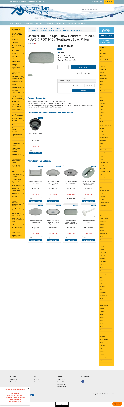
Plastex (102, 249)
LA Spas (102, 199)
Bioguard (102, 91)
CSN (101, 115)
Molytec (102, 230)
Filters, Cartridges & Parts (17, 135)
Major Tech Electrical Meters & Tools (17, 228)
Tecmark (102, 336)
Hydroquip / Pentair (105, 171)
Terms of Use (50, 23)
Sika (101, 283)
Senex (101, 280)
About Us (18, 23)
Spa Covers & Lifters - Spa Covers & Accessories (17, 120)
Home (12, 23)
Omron (102, 240)
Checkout (108, 2)
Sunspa (102, 333)
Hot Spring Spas (104, 162)
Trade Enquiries (106, 30)
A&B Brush (103, 53)
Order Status (32, 1)
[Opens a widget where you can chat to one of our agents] (117, 404)
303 (101, 50)
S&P (101, 277)
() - (97, 1)
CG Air (101, 106)
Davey (101, 118)
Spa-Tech (102, 302)
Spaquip (102, 311)
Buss (101, 100)
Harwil (101, 156)
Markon (102, 224)
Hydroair (102, 165)
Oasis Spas (103, 237)
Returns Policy (61, 386)
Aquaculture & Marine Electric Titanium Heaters (17, 160)
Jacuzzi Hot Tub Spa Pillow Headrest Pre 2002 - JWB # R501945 (71, 222)
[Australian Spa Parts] (30, 10)
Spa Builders (103, 292)
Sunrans (102, 330)
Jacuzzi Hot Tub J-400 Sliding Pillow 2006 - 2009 (53, 183)
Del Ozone (102, 122)
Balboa (102, 87)
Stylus (101, 323)
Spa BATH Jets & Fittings (16, 209)
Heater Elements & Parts (16, 155)
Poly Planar (103, 252)
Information (28, 23)
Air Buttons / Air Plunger (16, 72)
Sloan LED (102, 286)
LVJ (101, 212)
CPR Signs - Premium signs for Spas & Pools (17, 114)
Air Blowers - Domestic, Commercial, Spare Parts (16, 67)
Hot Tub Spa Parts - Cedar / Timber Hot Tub (16, 167)
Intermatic (102, 181)
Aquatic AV (103, 75)
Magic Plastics (104, 218)
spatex (102, 314)
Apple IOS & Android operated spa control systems (17, 35)
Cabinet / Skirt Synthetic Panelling (16, 105)
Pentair (102, 246)
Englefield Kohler (104, 137)
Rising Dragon (103, 274)
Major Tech (103, 221)
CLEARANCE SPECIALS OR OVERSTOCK (15, 41)
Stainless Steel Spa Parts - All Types (16, 214)
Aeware (102, 56)
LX (100, 215)
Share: (30, 43)
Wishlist (41, 1)
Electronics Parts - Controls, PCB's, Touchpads (16, 129)
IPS (101, 184)
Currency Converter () (106, 41)
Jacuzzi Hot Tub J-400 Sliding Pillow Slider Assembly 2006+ (89, 183)
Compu (102, 112)
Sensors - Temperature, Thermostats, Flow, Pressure (16, 203)
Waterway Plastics (105, 358)
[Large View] (30, 75)
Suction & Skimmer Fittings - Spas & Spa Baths (17, 220)
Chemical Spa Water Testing (17, 110)
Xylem (101, 361)
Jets (13, 171)
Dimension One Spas (105, 125)
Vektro (101, 351)
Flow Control (103, 146)
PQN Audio (103, 261)
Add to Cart (84, 67)
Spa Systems (103, 299)
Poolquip (102, 258)
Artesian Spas (103, 78)
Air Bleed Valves (16, 61)
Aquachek (102, 66)
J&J (101, 187)
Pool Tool (102, 255)
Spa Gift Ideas (15, 50)
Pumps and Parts (16, 193)
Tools (13, 224)
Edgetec (102, 128)
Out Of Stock (71, 198)
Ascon (101, 81)
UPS (101, 348)
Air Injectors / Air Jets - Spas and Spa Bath (17, 77)
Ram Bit (102, 271)
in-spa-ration (103, 177)
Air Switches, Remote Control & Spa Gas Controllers (17, 83)
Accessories (15, 53)
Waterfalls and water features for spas (17, 236)
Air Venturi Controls (17, 87)
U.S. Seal (102, 345)
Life (101, 209)
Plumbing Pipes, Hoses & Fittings (16, 189)
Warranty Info (60, 23)
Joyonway (102, 196)
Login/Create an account (18, 1)
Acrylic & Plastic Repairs (16, 57)
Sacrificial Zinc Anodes (15, 197)
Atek (101, 84)
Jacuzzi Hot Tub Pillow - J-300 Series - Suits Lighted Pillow (53, 222)
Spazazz (102, 317)
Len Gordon (103, 205)
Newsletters (72, 23)
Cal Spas (102, 103)
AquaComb (103, 69)
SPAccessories (104, 305)
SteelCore (102, 320)
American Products (105, 60)
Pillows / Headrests (17, 185)
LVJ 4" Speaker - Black (35, 133)
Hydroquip (102, 168)
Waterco (102, 354)
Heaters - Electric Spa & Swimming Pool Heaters (17, 143)
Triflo (101, 342)
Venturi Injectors (16, 232)
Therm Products (104, 339)
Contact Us (81, 23)
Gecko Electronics (104, 153)
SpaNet (102, 308)
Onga (101, 243)
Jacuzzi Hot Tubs (69, 57)
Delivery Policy (61, 384)
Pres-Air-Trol (103, 264)
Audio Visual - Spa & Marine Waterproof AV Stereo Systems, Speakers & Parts (17, 99)
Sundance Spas (104, 327)
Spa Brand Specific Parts (16, 46)
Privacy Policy (61, 382)
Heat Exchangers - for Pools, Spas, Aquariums (17, 150)
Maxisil (102, 227)
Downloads (38, 23)
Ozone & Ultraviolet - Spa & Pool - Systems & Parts (17, 181)
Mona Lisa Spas (104, 233)
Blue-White (103, 94)
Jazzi (101, 193)
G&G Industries (104, 150)
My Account (13, 379)
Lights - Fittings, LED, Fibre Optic (17, 175)
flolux (101, 143)
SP (100, 289)
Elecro (101, 131)
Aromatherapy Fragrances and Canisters (16, 92)
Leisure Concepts (104, 202)
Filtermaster (103, 140)
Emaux (102, 134)
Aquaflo (102, 72)
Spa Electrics (103, 295)
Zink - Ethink (103, 364)
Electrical (14, 125)
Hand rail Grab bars (16, 139)
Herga (101, 159)
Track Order (13, 382)
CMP (101, 109)
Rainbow (102, 268)
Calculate (83, 90)
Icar (101, 174)
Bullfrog (102, 97)
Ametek (102, 63)
